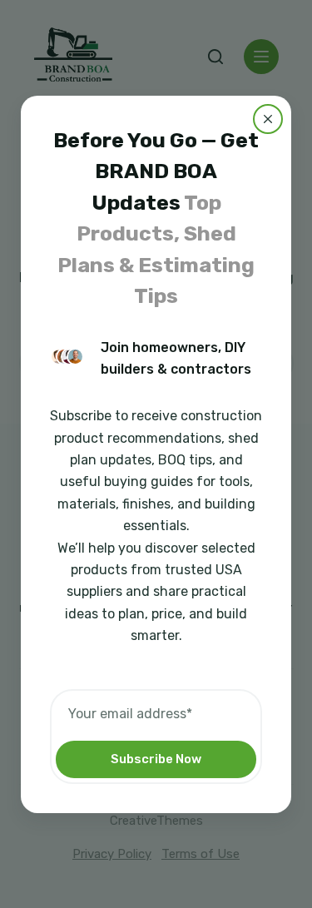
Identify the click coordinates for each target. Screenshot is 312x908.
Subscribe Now (156, 759)
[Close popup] (268, 118)
